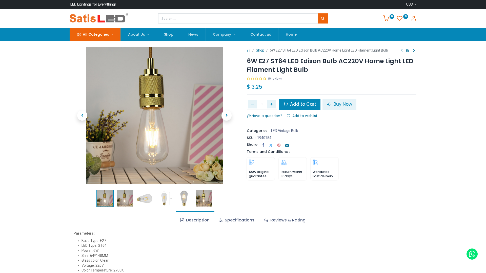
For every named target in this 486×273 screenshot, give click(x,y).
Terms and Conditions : (268, 151)
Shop (260, 50)
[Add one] (271, 104)
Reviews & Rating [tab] (287, 220)
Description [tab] (197, 220)
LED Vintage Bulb (284, 131)
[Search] (323, 18)
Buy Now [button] (342, 104)
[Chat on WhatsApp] (472, 254)
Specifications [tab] (239, 220)
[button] (82, 115)
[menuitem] (169, 34)
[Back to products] (408, 50)
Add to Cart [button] (302, 104)
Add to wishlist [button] (304, 115)
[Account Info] (413, 19)
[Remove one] (252, 104)
